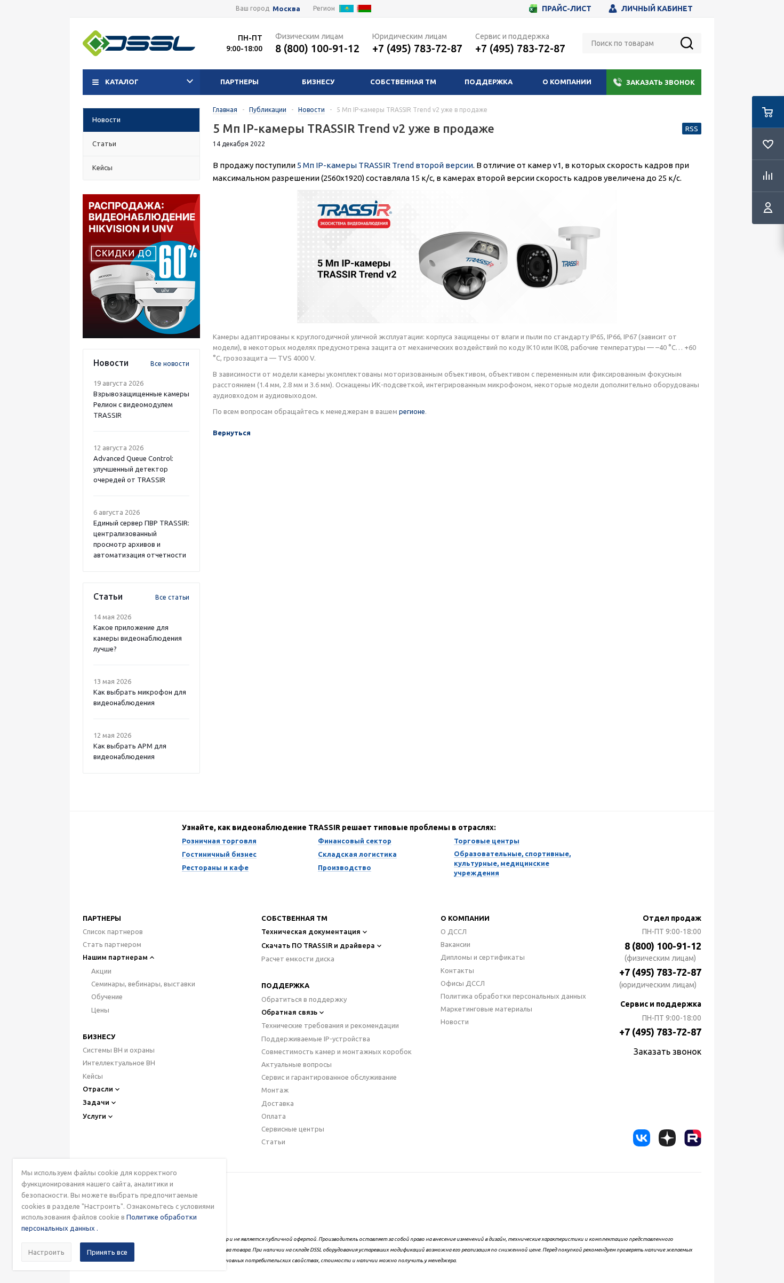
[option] (141, 266)
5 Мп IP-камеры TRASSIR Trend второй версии (385, 165)
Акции (101, 971)
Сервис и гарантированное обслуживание (329, 1077)
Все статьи (172, 597)
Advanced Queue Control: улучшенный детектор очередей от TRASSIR (133, 469)
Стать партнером (112, 944)
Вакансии (455, 944)
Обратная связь (289, 1012)
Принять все (107, 1252)
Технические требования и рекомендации (330, 1025)
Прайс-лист (566, 8)
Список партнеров (113, 931)
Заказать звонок (660, 82)
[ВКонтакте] (641, 1137)
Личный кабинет (657, 8)
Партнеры (239, 81)
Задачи (96, 1102)
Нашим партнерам (115, 957)
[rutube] (692, 1137)
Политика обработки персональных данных (513, 996)
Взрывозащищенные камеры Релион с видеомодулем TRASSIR (141, 404)
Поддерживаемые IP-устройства (315, 1038)
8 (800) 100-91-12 (317, 48)
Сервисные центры (292, 1129)
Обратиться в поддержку (304, 999)
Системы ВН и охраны (119, 1050)
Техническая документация (311, 931)
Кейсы (93, 1076)
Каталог (122, 81)
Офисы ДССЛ (463, 983)
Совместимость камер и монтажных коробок (336, 1051)
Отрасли (98, 1089)
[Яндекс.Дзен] (667, 1137)
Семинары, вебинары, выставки (143, 983)
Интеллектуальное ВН (119, 1062)
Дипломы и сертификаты (483, 957)
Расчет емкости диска (297, 958)
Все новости (169, 363)
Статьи (273, 1141)
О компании (566, 81)
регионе (412, 411)
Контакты (457, 970)
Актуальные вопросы (296, 1064)
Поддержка (489, 81)
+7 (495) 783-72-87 (417, 48)
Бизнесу (318, 81)
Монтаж (275, 1090)
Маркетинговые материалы (486, 1009)
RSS (691, 128)
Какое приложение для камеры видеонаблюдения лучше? (137, 638)
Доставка (277, 1103)
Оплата (273, 1116)
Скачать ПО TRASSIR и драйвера (318, 945)
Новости (455, 1021)
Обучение (107, 996)
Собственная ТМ (403, 81)
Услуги (94, 1116)
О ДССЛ (454, 931)
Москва (286, 8)
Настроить (46, 1252)
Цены (100, 1010)
